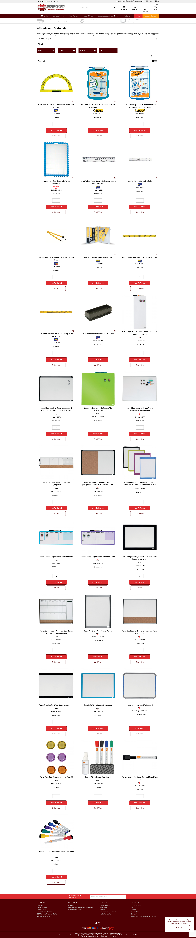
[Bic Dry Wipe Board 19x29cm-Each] (139, 83)
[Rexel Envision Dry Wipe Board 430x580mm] (56, 685)
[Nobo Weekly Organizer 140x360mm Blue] (56, 537)
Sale (138, 16)
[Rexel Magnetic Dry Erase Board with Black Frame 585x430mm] (139, 537)
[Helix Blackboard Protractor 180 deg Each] (56, 83)
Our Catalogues (120, 1)
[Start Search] (115, 8)
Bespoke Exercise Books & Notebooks (80, 907)
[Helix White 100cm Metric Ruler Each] (139, 159)
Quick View (56, 136)
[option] (56, 21)
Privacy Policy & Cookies (44, 912)
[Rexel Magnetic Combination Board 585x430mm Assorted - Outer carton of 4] (98, 462)
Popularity (42, 61)
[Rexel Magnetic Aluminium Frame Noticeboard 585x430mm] (139, 388)
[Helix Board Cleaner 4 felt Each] (98, 312)
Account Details (105, 905)
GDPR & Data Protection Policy (47, 914)
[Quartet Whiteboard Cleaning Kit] (98, 757)
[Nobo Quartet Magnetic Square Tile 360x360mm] (98, 388)
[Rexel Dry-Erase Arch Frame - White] (98, 611)
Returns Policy (41, 909)
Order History (104, 907)
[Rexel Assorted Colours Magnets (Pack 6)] (56, 757)
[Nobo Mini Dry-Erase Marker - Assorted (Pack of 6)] (56, 831)
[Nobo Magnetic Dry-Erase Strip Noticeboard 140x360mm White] (139, 312)
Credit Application (105, 914)
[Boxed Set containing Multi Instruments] (98, 235)
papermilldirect (150, 16)
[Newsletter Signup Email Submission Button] (125, 897)
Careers (133, 909)
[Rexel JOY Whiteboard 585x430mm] (98, 685)
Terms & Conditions (43, 916)
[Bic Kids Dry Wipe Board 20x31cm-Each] (98, 83)
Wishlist (156, 1)
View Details (98, 434)
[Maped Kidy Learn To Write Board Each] (56, 159)
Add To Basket (56, 130)
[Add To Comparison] (73, 101)
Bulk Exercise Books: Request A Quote (143, 916)
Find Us (133, 907)
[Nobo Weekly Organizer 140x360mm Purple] (98, 537)
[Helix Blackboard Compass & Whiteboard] (56, 235)
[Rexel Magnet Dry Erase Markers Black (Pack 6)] (139, 757)
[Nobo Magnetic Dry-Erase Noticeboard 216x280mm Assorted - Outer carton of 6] (139, 462)
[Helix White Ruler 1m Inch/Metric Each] (98, 159)
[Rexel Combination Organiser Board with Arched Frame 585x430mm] (56, 611)
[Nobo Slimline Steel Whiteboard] (139, 685)
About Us (40, 905)
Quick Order (148, 1)
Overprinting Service (75, 909)
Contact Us (134, 914)
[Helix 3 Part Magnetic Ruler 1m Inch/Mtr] (56, 312)
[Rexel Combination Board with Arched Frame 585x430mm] (139, 611)
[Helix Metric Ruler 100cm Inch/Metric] (139, 235)
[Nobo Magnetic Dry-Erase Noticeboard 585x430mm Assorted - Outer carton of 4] (56, 388)
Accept (180, 927)
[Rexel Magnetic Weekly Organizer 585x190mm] (56, 462)
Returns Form (135, 912)
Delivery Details (42, 907)
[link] (96, 923)
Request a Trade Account (134, 1)
